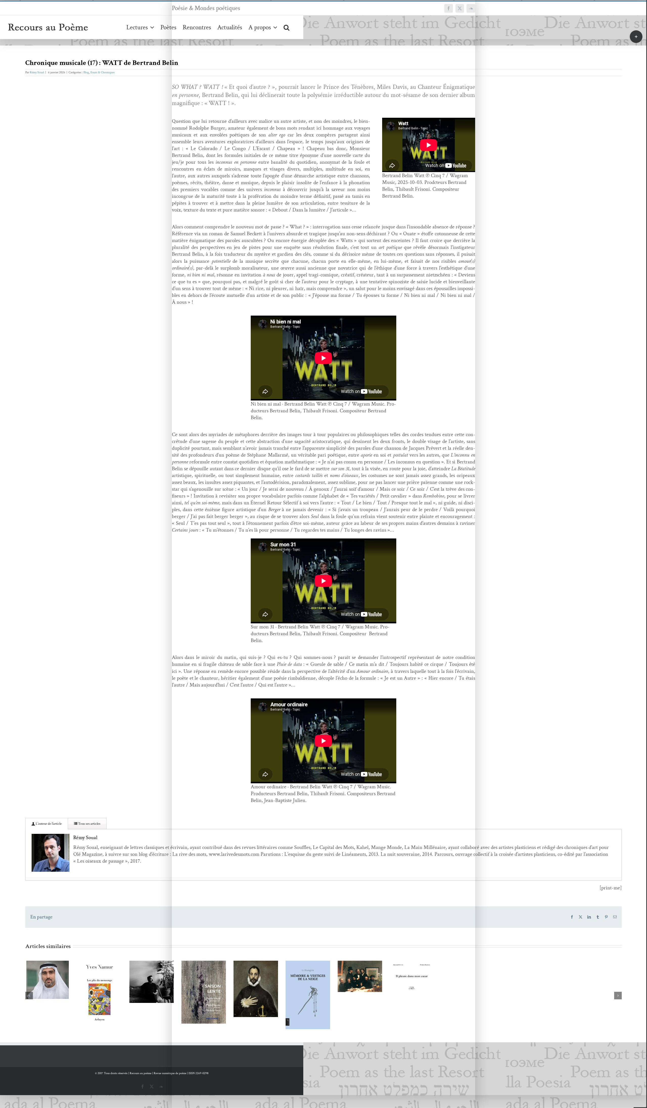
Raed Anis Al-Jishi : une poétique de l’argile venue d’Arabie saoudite (74, 1000)
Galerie (89, 1000)
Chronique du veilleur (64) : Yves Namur (195, 1014)
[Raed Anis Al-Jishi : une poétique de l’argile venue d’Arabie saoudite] (81, 1009)
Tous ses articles (88, 823)
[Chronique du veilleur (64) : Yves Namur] (202, 1024)
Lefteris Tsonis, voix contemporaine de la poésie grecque (316, 1005)
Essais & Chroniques (102, 72)
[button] (286, 27)
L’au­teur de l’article (48, 823)
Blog (86, 72)
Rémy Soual (37, 72)
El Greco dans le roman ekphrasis (557, 1027)
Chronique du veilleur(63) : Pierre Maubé (436, 1035)
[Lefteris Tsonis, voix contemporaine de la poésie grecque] (323, 1014)
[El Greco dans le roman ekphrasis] (565, 1032)
